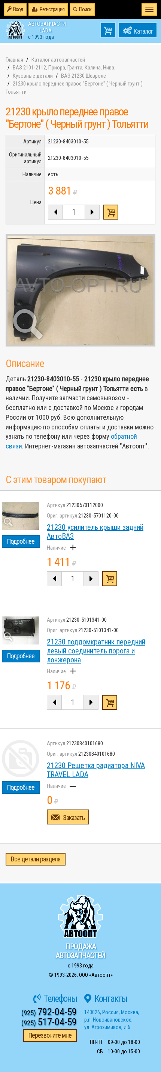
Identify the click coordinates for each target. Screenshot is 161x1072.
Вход (18, 9)
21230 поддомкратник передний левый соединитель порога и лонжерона (96, 650)
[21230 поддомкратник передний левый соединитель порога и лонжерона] (20, 630)
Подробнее (20, 541)
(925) (49, 1013)
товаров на (108, 30)
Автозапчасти (47, 30)
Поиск (85, 9)
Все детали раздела (35, 859)
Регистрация (52, 9)
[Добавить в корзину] (109, 578)
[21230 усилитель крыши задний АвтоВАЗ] (20, 516)
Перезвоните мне (50, 1035)
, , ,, (111, 1019)
